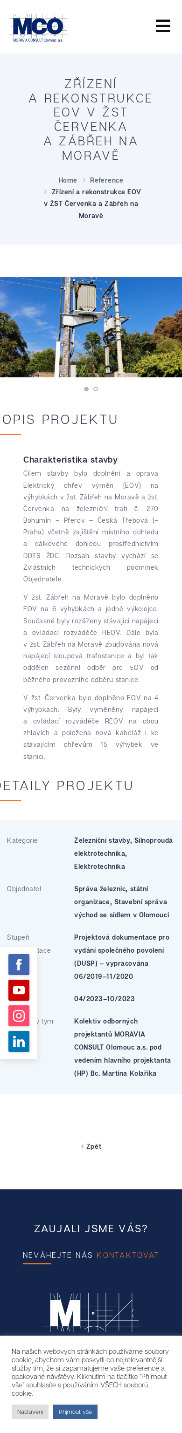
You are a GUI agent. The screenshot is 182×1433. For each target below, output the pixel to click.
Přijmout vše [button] (75, 1411)
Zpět (92, 1146)
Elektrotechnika (99, 866)
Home (68, 180)
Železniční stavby (102, 840)
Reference (106, 180)
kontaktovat (128, 1255)
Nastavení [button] (30, 1411)
